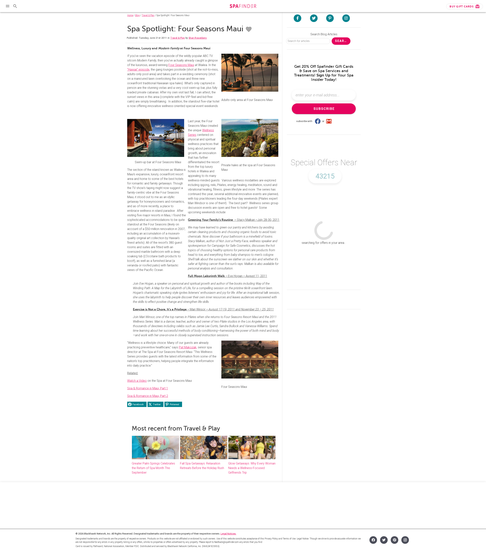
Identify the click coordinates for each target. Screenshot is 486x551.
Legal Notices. (228, 533)
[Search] (15, 6)
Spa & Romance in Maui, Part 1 (147, 388)
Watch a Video (137, 381)
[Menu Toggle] (7, 6)
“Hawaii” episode (138, 69)
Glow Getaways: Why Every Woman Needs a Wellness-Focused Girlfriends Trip (251, 468)
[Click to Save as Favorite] (248, 29)
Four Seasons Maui (181, 65)
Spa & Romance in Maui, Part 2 (147, 396)
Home (130, 15)
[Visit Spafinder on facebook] (297, 18)
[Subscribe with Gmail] (329, 121)
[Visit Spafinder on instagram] (346, 18)
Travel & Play (148, 15)
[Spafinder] (243, 6)
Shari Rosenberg (198, 38)
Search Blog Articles (323, 34)
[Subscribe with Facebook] (317, 121)
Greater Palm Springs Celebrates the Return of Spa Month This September (153, 468)
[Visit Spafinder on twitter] (314, 18)
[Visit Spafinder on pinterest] (330, 18)
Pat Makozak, (188, 347)
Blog (137, 15)
